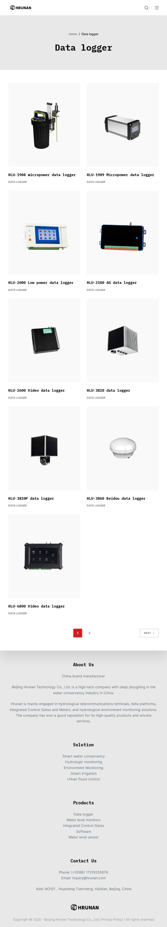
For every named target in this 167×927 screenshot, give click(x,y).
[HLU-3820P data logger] (44, 448)
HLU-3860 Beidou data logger (116, 498)
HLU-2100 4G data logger (112, 282)
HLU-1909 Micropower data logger (120, 174)
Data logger (17, 182)
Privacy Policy (112, 919)
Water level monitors (83, 820)
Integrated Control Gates (83, 825)
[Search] (146, 8)
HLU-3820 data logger (108, 390)
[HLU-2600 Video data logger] (44, 340)
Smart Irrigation (84, 773)
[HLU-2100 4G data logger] (123, 233)
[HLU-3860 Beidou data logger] (123, 448)
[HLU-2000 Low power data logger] (44, 233)
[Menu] (157, 8)
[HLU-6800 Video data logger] (44, 556)
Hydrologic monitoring (83, 762)
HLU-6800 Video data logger (36, 606)
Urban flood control (83, 779)
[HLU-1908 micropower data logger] (44, 125)
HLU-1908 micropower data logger (42, 174)
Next (147, 633)
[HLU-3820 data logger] (123, 340)
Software (83, 831)
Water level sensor (83, 837)
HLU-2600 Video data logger (36, 390)
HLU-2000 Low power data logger (40, 282)
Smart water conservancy (83, 756)
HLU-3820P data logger (31, 498)
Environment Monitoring (83, 768)
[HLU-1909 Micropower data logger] (123, 125)
